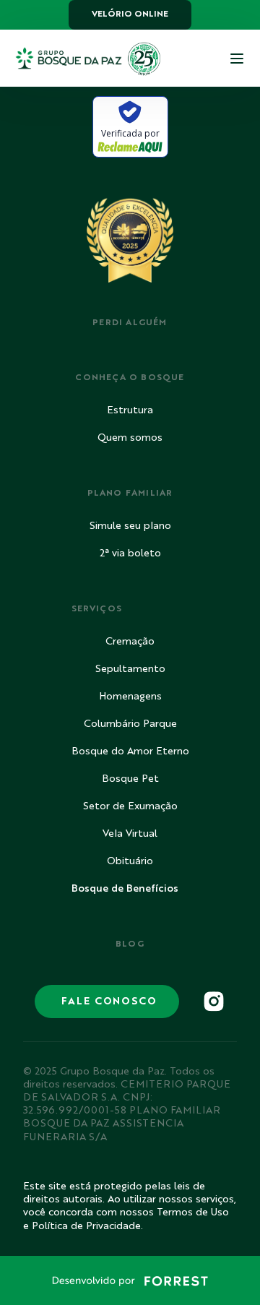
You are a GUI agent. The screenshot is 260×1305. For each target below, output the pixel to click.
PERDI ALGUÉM (129, 323)
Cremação (130, 642)
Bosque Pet (130, 779)
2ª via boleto (130, 553)
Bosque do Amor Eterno (130, 751)
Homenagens (130, 697)
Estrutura (130, 410)
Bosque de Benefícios (125, 889)
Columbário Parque (130, 724)
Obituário (130, 861)
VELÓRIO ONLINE (130, 14)
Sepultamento (130, 669)
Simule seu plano (130, 526)
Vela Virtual (130, 834)
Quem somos (130, 438)
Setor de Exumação (130, 806)
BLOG (130, 944)
